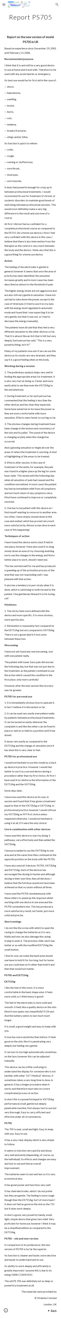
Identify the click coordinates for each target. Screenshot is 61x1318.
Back (54, 1310)
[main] (30, 17)
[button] (4, 4)
